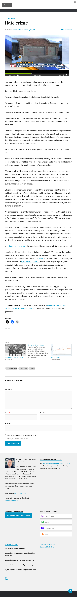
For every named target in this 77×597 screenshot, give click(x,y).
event (41, 258)
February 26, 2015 (29, 30)
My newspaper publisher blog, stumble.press (20, 569)
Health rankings (55, 357)
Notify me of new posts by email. (18, 439)
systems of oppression (30, 262)
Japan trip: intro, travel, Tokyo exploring (19, 565)
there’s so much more (18, 246)
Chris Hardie (16, 30)
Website (8, 424)
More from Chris (11, 544)
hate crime (23, 368)
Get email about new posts (18, 515)
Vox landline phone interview (15, 548)
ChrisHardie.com (20, 493)
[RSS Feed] (6, 578)
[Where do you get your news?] (15, 350)
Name (7, 413)
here (54, 85)
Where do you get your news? (14, 357)
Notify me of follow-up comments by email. (22, 435)
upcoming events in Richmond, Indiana (56, 463)
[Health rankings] (61, 350)
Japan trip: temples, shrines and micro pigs (19, 560)
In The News (10, 18)
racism (32, 368)
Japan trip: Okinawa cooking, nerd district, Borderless (20, 554)
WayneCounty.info (11, 500)
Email (42, 413)
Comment (8, 389)
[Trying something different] (39, 351)
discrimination (11, 368)
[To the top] (70, 591)
